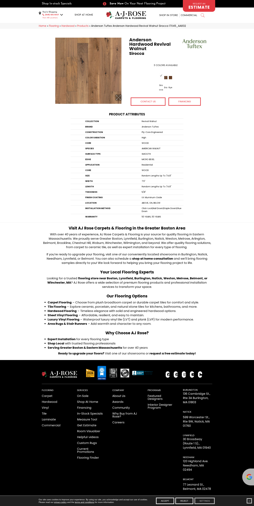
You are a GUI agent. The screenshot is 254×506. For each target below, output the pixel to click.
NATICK (187, 412)
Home (42, 26)
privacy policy (60, 502)
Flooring (54, 26)
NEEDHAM (188, 457)
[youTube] (192, 374)
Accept (165, 501)
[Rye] (170, 77)
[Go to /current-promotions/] (136, 3)
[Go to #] (202, 15)
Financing (184, 101)
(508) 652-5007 (52, 15)
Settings (204, 501)
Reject (184, 501)
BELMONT (188, 479)
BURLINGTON (190, 390)
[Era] (165, 77)
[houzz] (200, 374)
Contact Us (148, 101)
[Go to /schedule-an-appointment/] (199, 6)
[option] (166, 82)
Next (176, 72)
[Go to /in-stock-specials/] (69, 4)
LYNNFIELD (188, 435)
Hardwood (68, 26)
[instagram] (184, 374)
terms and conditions (84, 502)
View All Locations (50, 18)
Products (82, 26)
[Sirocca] (161, 75)
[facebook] (168, 374)
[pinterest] (176, 374)
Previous (155, 72)
